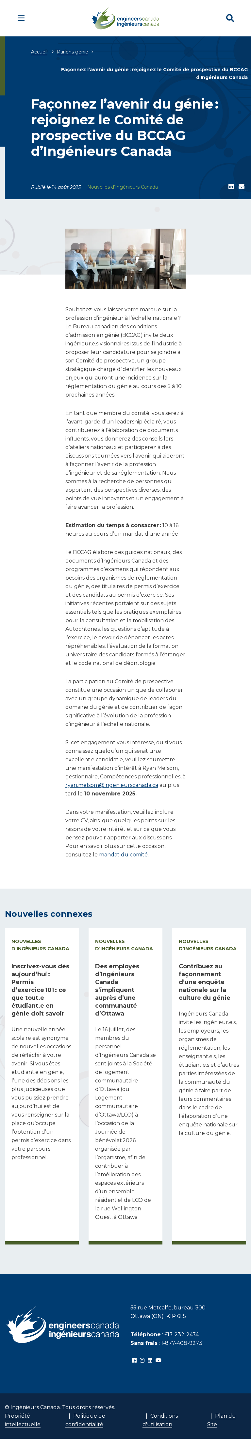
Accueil (39, 52)
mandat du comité (123, 855)
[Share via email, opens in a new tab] (241, 187)
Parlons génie (72, 52)
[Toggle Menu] (21, 18)
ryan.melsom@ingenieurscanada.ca (111, 785)
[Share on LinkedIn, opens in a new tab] (231, 187)
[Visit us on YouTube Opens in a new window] (158, 1360)
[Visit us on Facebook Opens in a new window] (134, 1360)
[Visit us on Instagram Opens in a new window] (142, 1360)
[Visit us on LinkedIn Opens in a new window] (150, 1360)
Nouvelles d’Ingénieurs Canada (122, 187)
